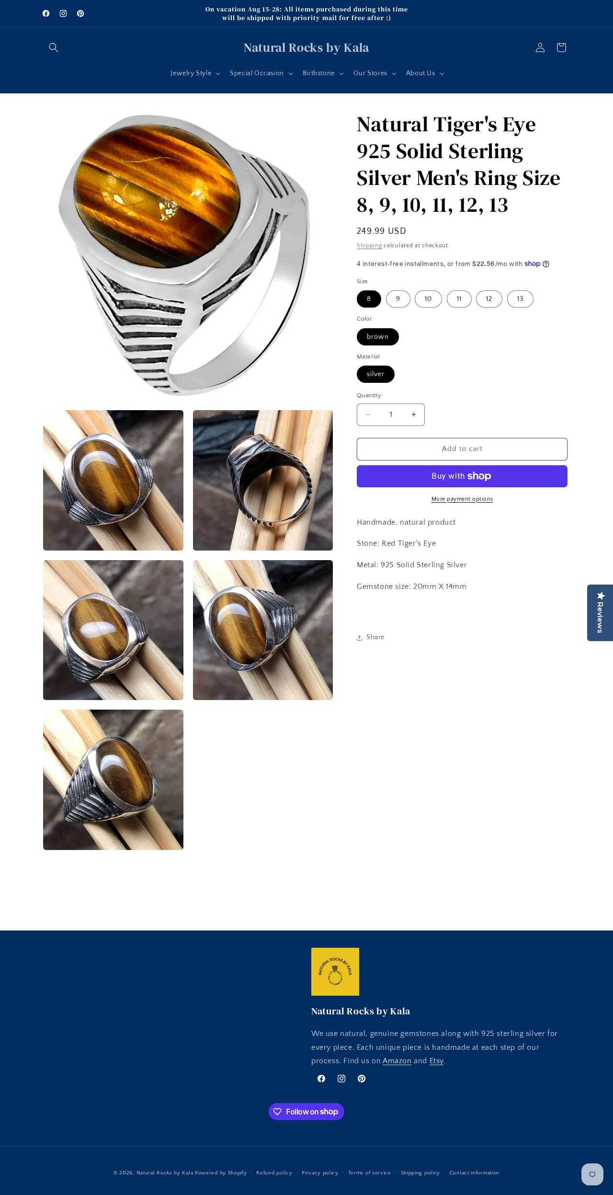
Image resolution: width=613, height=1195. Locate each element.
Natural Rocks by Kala (164, 1173)
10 (428, 299)
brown (378, 337)
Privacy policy (320, 1172)
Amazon (397, 1061)
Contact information (474, 1172)
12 (489, 299)
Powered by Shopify (221, 1173)
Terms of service (369, 1172)
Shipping (369, 245)
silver (376, 374)
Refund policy (274, 1172)
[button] (53, 47)
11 (459, 299)
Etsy (436, 1061)
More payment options (462, 499)
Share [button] (375, 637)
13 (520, 299)
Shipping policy (421, 1172)
